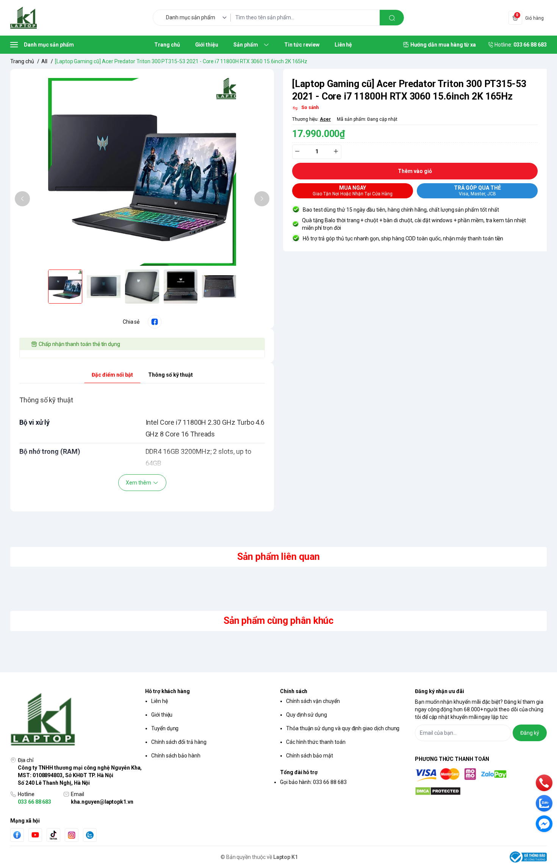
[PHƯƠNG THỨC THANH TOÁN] (481, 775)
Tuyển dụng (164, 728)
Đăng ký (529, 733)
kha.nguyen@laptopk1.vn (102, 802)
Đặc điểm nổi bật (112, 375)
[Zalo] (90, 835)
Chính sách (293, 691)
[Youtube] (35, 834)
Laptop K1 (285, 857)
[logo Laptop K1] (76, 720)
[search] (392, 17)
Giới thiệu (161, 715)
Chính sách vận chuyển (313, 701)
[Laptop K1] (23, 18)
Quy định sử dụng (306, 715)
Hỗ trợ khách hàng (167, 691)
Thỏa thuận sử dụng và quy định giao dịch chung (342, 728)
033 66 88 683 (34, 802)
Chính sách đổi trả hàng (179, 742)
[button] (22, 198)
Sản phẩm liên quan (278, 556)
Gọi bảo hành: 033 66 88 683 (313, 782)
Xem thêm (138, 483)
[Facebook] (17, 835)
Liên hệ (159, 701)
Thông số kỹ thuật (170, 375)
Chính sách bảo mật (309, 756)
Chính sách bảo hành (175, 756)
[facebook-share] (154, 322)
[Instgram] (71, 835)
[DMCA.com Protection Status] (481, 791)
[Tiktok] (53, 835)
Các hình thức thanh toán (316, 742)
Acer (325, 119)
